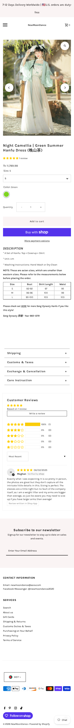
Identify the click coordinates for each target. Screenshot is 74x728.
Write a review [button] (37, 413)
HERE (24, 306)
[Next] (65, 87)
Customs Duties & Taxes (17, 626)
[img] (25, 470)
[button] (11, 158)
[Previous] (9, 87)
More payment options (37, 240)
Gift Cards (8, 617)
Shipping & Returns (14, 621)
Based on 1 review (17, 408)
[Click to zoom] (65, 46)
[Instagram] (15, 708)
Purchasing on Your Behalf (18, 630)
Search (7, 607)
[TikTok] (20, 708)
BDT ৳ (17, 677)
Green (6, 194)
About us (8, 612)
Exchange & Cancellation (26, 371)
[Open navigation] (9, 25)
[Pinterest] (9, 708)
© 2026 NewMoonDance (15, 724)
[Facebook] (4, 708)
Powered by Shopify (39, 724)
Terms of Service (12, 640)
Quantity (8, 207)
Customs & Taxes (20, 362)
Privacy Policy (10, 635)
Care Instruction (19, 380)
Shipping (14, 353)
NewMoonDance (37, 25)
